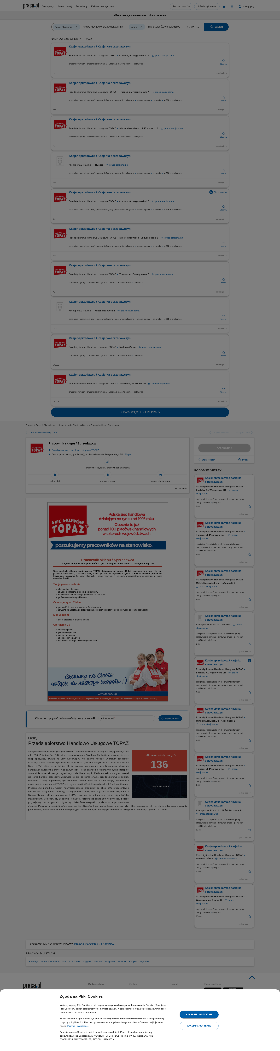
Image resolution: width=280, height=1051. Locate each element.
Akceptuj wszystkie (199, 1014)
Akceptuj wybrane (199, 1025)
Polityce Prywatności (77, 1026)
